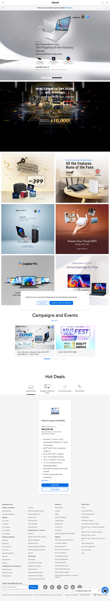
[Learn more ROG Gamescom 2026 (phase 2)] (55, 151)
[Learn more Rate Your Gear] (55, 80)
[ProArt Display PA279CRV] (82, 280)
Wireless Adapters (34, 540)
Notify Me (55, 485)
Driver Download (60, 553)
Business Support (60, 546)
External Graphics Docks (36, 511)
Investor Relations (60, 517)
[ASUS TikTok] (45, 587)
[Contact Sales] (27, 229)
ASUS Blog (85, 517)
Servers (30, 553)
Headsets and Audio (34, 566)
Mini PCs (5, 556)
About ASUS (59, 508)
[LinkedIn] (73, 587)
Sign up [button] (33, 587)
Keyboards (31, 559)
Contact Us (58, 527)
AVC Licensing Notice (88, 547)
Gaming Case (6, 576)
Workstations (6, 560)
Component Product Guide (90, 524)
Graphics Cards (7, 573)
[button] (3, 3)
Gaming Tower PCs (8, 553)
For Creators (6, 527)
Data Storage (32, 524)
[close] (86, 294)
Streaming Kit (32, 569)
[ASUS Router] (82, 178)
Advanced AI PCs (86, 511)
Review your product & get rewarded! (54, 8)
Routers (30, 534)
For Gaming (6, 534)
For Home (5, 521)
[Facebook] (59, 587)
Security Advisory (60, 562)
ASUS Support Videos (62, 572)
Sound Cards (32, 517)
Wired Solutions (33, 543)
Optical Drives (32, 520)
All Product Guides (87, 520)
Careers (57, 511)
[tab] (42, 78)
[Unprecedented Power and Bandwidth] (27, 178)
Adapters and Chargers (35, 576)
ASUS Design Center (88, 514)
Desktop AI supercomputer (36, 550)
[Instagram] (52, 587)
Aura (82, 553)
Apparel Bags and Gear (35, 572)
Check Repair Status (61, 556)
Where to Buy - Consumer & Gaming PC (92, 528)
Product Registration (61, 559)
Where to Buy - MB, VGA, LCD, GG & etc (93, 539)
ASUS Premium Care (61, 566)
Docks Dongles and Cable (36, 579)
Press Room (59, 524)
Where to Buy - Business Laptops (91, 532)
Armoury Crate (86, 550)
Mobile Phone (6, 511)
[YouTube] (66, 587)
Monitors (5, 540)
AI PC (83, 508)
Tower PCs (5, 550)
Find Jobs (58, 530)
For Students (6, 530)
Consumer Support (61, 543)
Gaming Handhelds (8, 514)
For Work (5, 524)
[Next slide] (107, 8)
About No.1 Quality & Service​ (64, 540)
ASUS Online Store (87, 543)
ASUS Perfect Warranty (62, 569)
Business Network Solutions (37, 546)
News (57, 514)
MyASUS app (59, 520)
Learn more (55, 489)
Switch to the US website (61, 303)
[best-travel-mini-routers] (82, 229)
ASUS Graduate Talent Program (65, 533)
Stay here (42, 303)
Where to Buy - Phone (88, 535)
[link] (55, 2)
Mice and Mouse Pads (35, 563)
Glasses (4, 563)
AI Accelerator (32, 527)
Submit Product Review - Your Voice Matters (66, 576)
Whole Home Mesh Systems (37, 537)
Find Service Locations (62, 550)
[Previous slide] (2, 8)
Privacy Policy (84, 595)
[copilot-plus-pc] (27, 280)
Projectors (5, 543)
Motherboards (6, 569)
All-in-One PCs (6, 547)
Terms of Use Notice (71, 595)
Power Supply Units (34, 514)
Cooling (30, 508)
